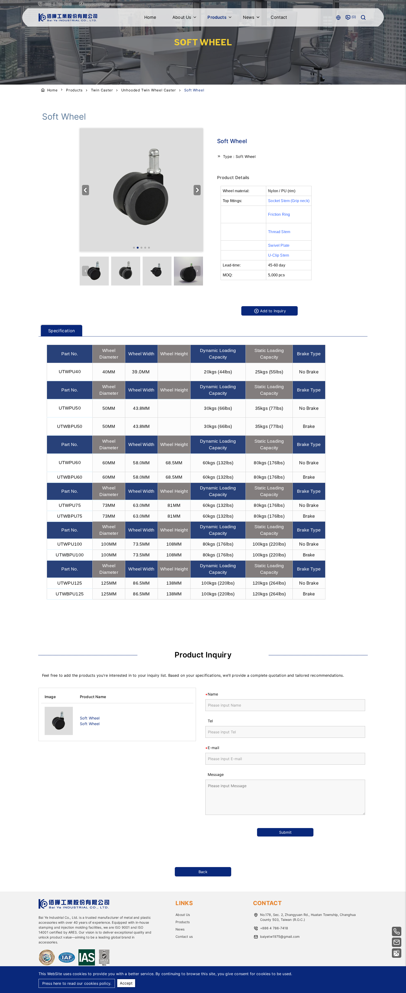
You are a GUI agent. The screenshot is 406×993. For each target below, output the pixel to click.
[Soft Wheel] (59, 721)
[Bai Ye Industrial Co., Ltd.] (68, 17)
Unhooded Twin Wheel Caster (148, 90)
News (180, 929)
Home (150, 17)
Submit (285, 832)
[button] (197, 190)
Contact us (184, 936)
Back (203, 871)
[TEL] (396, 931)
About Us (183, 915)
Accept (126, 983)
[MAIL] (396, 942)
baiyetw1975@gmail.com (103, 4)
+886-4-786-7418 (57, 4)
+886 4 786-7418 (274, 928)
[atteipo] (74, 907)
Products (74, 90)
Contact (279, 17)
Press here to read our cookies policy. (76, 983)
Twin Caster (102, 90)
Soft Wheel (90, 718)
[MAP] (396, 953)
